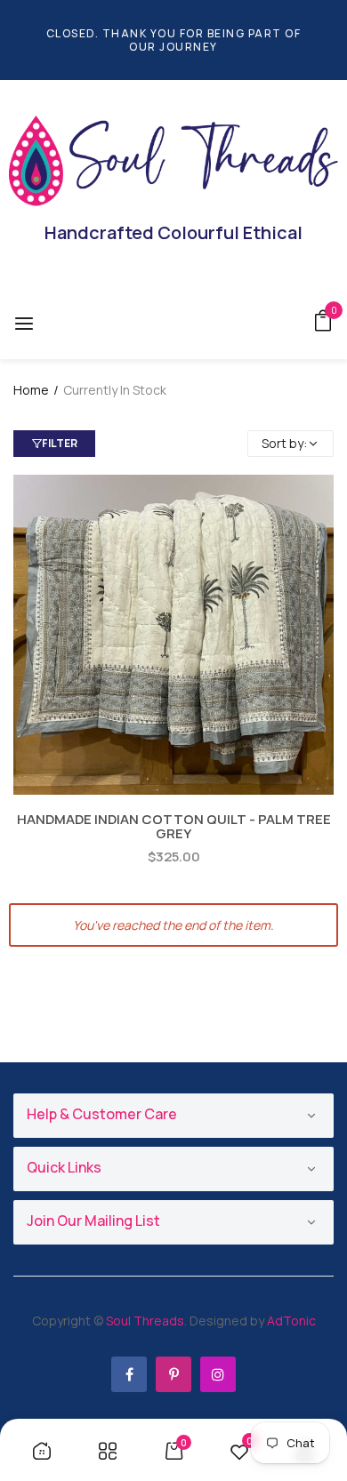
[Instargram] (218, 1374)
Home (31, 389)
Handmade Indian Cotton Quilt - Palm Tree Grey (174, 827)
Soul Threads (145, 1320)
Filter (59, 443)
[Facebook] (129, 1374)
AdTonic (291, 1320)
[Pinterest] (173, 1374)
